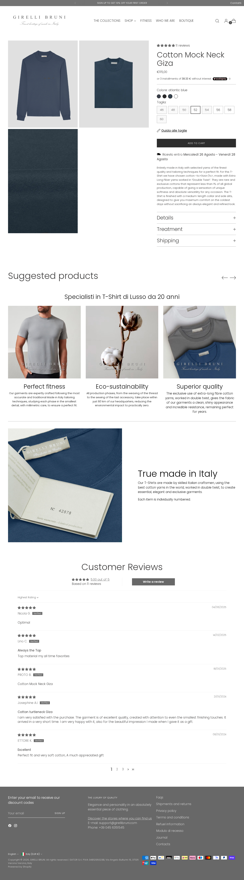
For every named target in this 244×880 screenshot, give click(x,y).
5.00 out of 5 (100, 579)
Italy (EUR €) (33, 854)
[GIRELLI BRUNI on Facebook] (10, 826)
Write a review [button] (153, 582)
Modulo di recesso (169, 831)
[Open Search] (217, 20)
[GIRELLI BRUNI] (39, 21)
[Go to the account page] (224, 20)
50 (184, 110)
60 (161, 119)
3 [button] (123, 769)
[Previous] (75, 3)
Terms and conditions (172, 817)
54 (207, 110)
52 (195, 110)
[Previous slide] (225, 278)
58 (229, 110)
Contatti (235, 3)
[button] (166, 45)
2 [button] (117, 769)
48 (173, 110)
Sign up (60, 813)
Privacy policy (166, 811)
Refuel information (170, 824)
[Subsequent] (167, 3)
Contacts (163, 844)
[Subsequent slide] (233, 278)
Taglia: (161, 102)
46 (162, 110)
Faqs (159, 797)
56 (218, 110)
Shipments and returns (173, 804)
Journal (161, 837)
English (12, 854)
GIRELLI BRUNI (37, 859)
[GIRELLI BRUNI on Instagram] (16, 826)
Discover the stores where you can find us (120, 818)
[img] (27, 608)
